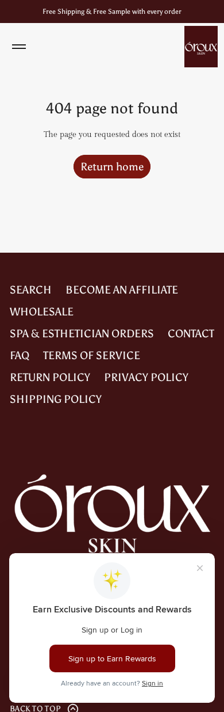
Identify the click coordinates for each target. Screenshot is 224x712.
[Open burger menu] (19, 46)
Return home (112, 166)
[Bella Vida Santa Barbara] (201, 46)
